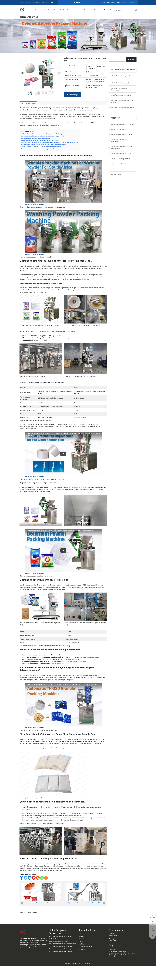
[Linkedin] (30, 878)
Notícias (62, 10)
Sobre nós (87, 10)
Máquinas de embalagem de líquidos (122, 134)
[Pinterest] (34, 878)
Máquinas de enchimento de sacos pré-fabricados (121, 147)
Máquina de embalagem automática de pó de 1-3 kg (84, 903)
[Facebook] (21, 878)
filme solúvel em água (35, 744)
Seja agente (82, 949)
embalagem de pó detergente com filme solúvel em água (46, 748)
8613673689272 (107, 3)
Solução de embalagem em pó (58, 941)
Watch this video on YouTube (34, 204)
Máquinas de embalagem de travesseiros (119, 140)
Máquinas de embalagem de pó (120, 129)
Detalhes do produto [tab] (28, 103)
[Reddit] (38, 878)
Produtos (38, 10)
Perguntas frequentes (74, 10)
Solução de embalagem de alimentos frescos (62, 943)
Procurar (131, 59)
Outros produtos (116, 174)
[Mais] (46, 878)
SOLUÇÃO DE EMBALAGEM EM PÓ (121, 95)
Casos (56, 10)
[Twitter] (25, 878)
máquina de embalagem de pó (37, 487)
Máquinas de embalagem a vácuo (121, 153)
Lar (32, 10)
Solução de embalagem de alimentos (122, 83)
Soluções (47, 10)
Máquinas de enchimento (118, 164)
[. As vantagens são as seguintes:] (59, 73)
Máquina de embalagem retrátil (120, 159)
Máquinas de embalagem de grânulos (122, 124)
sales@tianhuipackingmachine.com (125, 3)
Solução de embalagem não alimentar (122, 107)
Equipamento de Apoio (118, 169)
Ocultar (32, 131)
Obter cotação (73, 95)
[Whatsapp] (42, 878)
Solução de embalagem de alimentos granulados (122, 101)
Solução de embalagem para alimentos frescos (123, 77)
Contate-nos (98, 10)
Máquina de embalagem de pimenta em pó (38, 903)
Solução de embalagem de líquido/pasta (119, 89)
